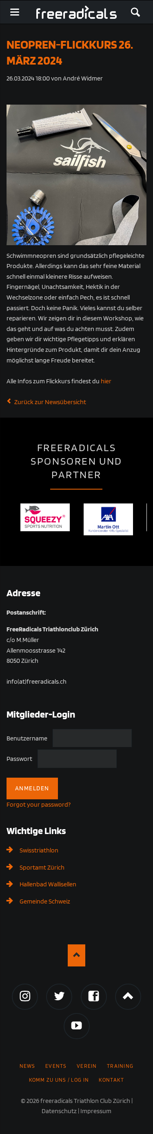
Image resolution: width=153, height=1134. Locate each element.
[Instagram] (25, 997)
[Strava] (128, 997)
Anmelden (32, 788)
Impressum (95, 1111)
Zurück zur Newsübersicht (50, 402)
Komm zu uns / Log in (59, 1080)
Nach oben (76, 955)
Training (120, 1066)
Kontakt (111, 1080)
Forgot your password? (39, 804)
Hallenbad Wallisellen (48, 884)
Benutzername (27, 738)
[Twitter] (59, 997)
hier (106, 381)
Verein (87, 1066)
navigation (15, 12)
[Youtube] (77, 1026)
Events (56, 1066)
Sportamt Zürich (42, 867)
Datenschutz (59, 1111)
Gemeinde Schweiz (45, 901)
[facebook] (94, 997)
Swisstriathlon (39, 850)
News (27, 1066)
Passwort (19, 759)
